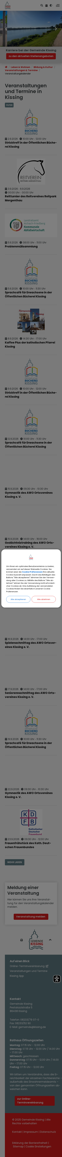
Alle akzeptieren (18, 599)
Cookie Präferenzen (32, 572)
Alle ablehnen (43, 599)
